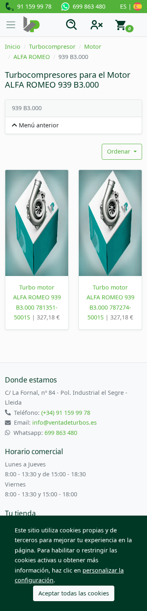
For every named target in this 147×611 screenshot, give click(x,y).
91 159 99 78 (32, 6)
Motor (92, 46)
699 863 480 (87, 6)
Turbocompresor (52, 46)
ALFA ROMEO (31, 57)
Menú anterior (38, 125)
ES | (126, 6)
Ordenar (119, 151)
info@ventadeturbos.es (64, 422)
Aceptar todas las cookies (73, 593)
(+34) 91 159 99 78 (65, 412)
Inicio (12, 46)
